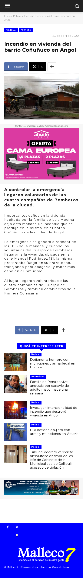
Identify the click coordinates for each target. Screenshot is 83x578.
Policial (17, 16)
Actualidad (37, 376)
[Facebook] (7, 527)
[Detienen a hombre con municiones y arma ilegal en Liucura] (15, 362)
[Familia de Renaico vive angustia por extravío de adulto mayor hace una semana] (15, 384)
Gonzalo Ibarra (61, 567)
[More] (51, 66)
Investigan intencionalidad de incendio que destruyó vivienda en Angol (53, 411)
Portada (26, 30)
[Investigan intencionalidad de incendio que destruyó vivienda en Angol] (15, 410)
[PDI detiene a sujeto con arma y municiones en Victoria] (15, 432)
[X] (17, 527)
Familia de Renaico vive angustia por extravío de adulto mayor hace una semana (49, 387)
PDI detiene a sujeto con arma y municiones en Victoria (54, 432)
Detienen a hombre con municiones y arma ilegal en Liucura (52, 363)
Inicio (7, 16)
